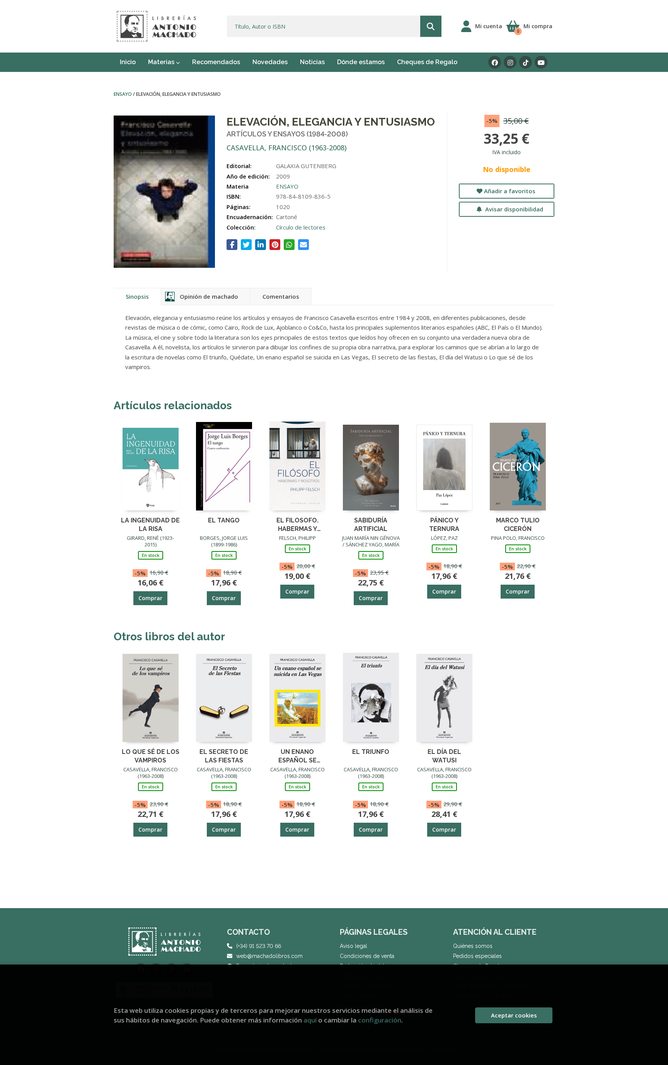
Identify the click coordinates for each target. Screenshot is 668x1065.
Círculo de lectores (300, 227)
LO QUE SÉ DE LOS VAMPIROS (150, 755)
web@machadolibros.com (269, 956)
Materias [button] (162, 62)
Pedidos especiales (477, 956)
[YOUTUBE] (541, 62)
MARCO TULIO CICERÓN (518, 524)
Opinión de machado (209, 296)
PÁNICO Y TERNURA (444, 524)
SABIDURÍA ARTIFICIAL (370, 524)
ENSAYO (123, 94)
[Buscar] (430, 26)
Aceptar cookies (514, 1015)
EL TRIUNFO (370, 751)
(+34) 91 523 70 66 (258, 946)
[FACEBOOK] (494, 62)
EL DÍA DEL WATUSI (444, 755)
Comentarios (280, 296)
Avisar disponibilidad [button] (513, 209)
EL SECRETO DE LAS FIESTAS (223, 755)
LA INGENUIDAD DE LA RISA (150, 524)
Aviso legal (353, 946)
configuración (379, 1020)
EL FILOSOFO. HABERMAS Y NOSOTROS (297, 524)
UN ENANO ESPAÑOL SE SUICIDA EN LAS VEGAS (297, 755)
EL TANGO (224, 520)
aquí (310, 1020)
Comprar (150, 598)
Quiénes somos (472, 946)
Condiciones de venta (367, 956)
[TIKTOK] (525, 62)
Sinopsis (137, 296)
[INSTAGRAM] (510, 62)
